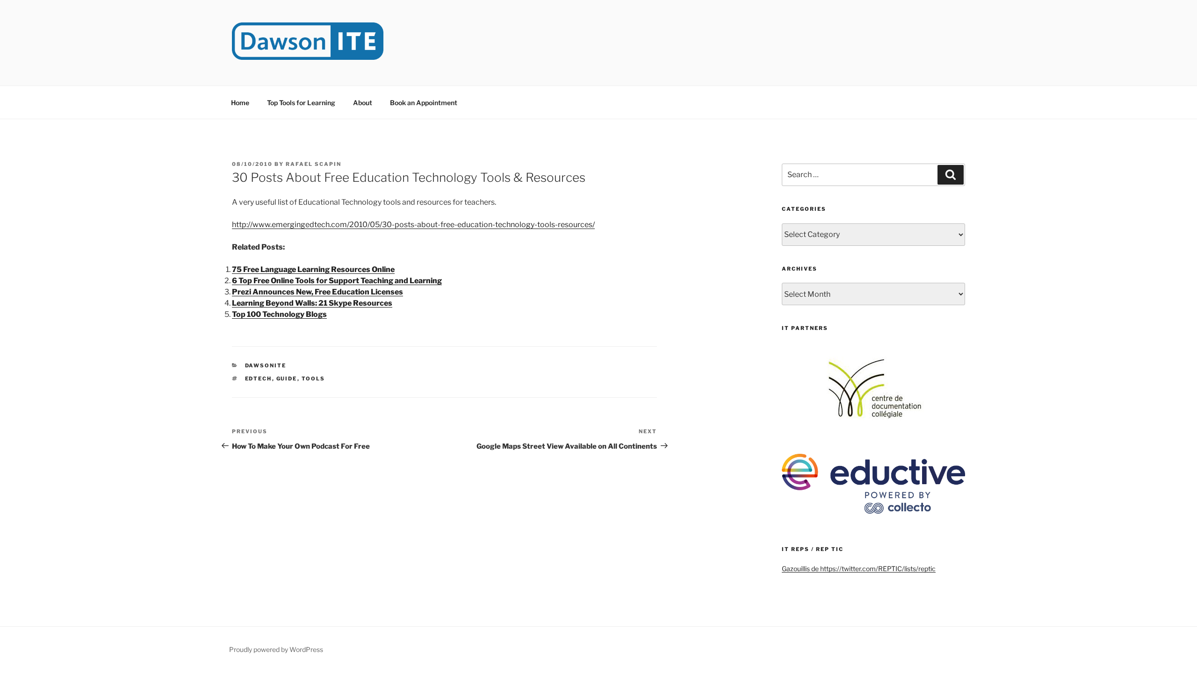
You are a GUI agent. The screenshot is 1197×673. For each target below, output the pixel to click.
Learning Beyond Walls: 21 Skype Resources (312, 303)
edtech (258, 378)
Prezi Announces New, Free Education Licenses (317, 291)
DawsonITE (266, 365)
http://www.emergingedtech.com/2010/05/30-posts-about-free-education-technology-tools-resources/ (413, 224)
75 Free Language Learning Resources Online (313, 269)
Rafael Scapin (313, 164)
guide (286, 378)
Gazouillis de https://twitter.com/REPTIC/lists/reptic (859, 569)
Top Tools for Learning (301, 103)
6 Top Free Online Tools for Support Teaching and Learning (337, 280)
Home (240, 103)
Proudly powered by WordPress (276, 649)
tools (313, 378)
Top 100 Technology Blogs (279, 314)
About (362, 103)
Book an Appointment (423, 103)
